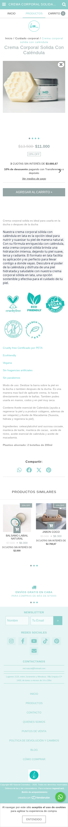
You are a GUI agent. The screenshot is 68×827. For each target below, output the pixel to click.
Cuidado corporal (27, 38)
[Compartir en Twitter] (39, 470)
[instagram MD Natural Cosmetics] (11, 641)
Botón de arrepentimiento (34, 792)
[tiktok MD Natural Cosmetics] (45, 641)
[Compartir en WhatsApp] (19, 470)
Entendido (34, 819)
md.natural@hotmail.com (34, 668)
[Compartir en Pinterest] (48, 470)
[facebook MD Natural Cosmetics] (22, 641)
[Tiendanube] (34, 798)
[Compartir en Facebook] (29, 470)
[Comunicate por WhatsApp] (60, 797)
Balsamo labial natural (17, 537)
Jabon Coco (51, 531)
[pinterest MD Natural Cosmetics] (56, 641)
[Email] (34, 651)
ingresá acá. (58, 788)
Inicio (8, 38)
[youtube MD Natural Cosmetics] (34, 641)
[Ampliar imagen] (61, 64)
